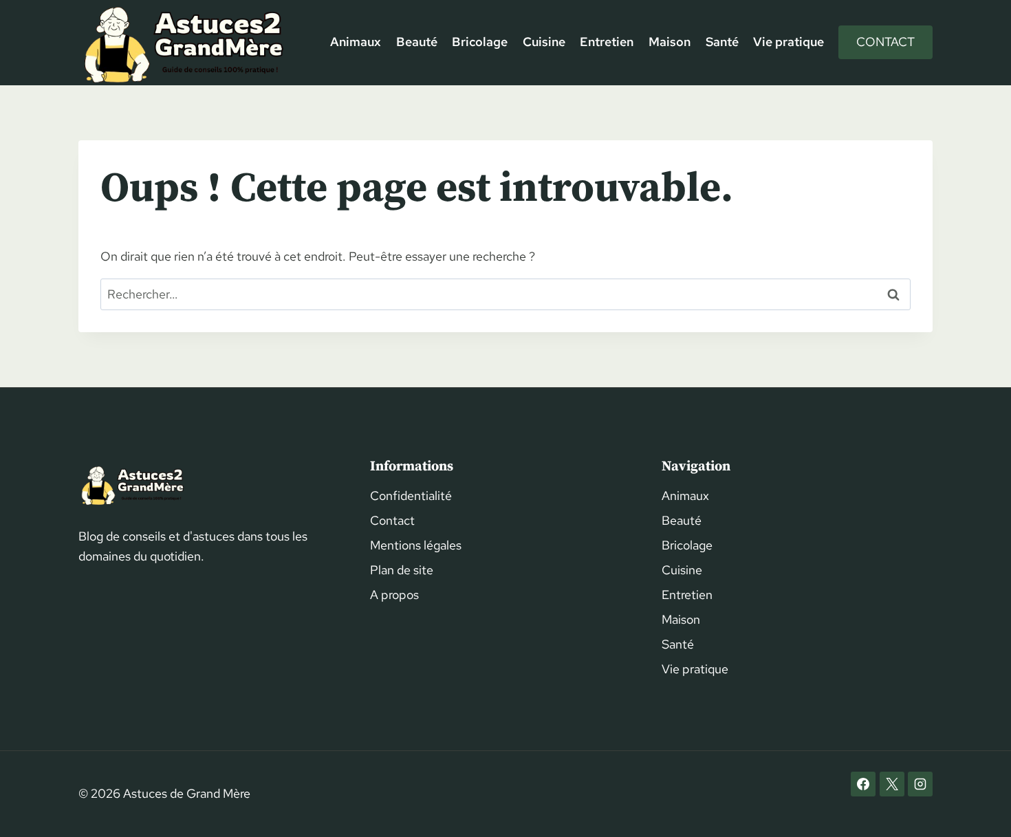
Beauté (416, 42)
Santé (722, 42)
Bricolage (480, 42)
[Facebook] (863, 784)
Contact (885, 42)
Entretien (606, 42)
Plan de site (401, 570)
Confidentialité (411, 495)
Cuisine (544, 42)
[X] (892, 784)
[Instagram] (920, 784)
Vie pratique (788, 42)
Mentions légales (415, 545)
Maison (670, 42)
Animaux (355, 42)
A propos (394, 594)
